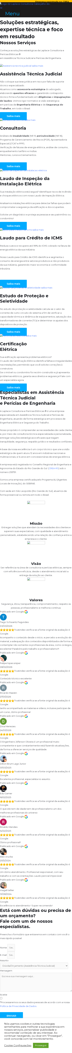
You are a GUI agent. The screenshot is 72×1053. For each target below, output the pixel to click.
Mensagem (6, 970)
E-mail (3, 955)
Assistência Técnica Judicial (31, 73)
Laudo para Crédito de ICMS (31, 237)
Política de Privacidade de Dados (18, 1006)
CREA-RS (54, 468)
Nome (3, 947)
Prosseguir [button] (41, 1045)
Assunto (4, 960)
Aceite (3, 994)
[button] (10, 13)
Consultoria (13, 128)
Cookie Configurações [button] (17, 1045)
